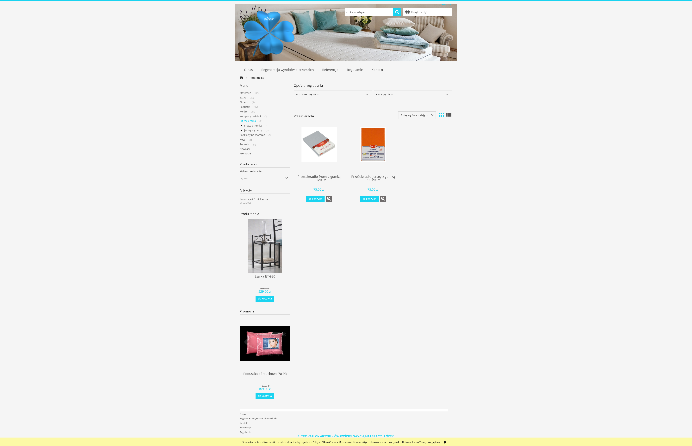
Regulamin (245, 432)
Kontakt (244, 423)
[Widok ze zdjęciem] (441, 115)
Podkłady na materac (252, 135)
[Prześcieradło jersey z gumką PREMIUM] (373, 149)
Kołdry (243, 111)
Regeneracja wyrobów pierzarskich (258, 418)
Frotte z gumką (253, 125)
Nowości (245, 149)
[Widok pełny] (448, 115)
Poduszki (245, 107)
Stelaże (244, 102)
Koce (242, 139)
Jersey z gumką (253, 130)
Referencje (245, 427)
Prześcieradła (248, 121)
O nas (243, 414)
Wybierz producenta (250, 171)
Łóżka (243, 97)
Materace (245, 92)
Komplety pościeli (250, 116)
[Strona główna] (269, 34)
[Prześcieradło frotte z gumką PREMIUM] (319, 149)
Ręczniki (245, 144)
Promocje (245, 153)
